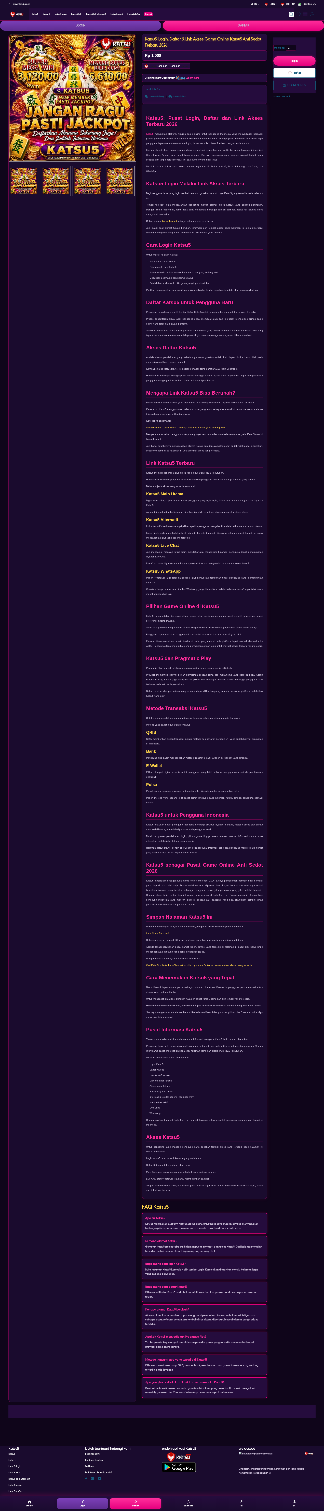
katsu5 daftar (15, 1491)
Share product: (282, 96)
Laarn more (193, 78)
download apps (21, 4)
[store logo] (17, 14)
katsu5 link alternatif (19, 1478)
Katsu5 (150, 133)
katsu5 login (14, 1466)
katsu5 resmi (15, 1485)
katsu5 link (14, 1472)
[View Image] (24, 181)
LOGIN (273, 4)
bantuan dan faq (94, 1460)
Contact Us (309, 4)
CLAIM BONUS (296, 85)
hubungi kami (92, 1453)
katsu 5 (12, 1460)
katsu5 (12, 1453)
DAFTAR (290, 4)
